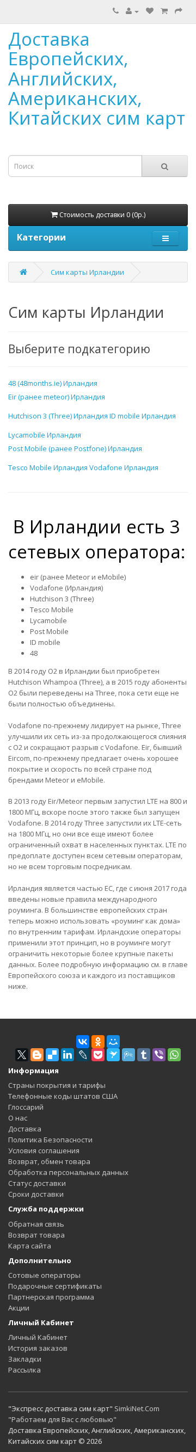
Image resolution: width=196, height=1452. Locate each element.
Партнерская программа (51, 1297)
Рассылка (24, 1370)
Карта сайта (29, 1246)
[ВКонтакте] (82, 1041)
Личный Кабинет (38, 1337)
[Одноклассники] (98, 1041)
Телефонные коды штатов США (63, 1096)
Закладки (24, 1359)
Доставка (24, 1129)
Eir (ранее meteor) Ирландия (56, 397)
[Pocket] (98, 1054)
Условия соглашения (43, 1150)
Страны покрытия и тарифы (57, 1085)
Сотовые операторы (44, 1275)
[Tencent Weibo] (128, 1054)
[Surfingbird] (113, 1054)
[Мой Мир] (113, 1041)
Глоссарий (26, 1107)
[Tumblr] (143, 1054)
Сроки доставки (36, 1194)
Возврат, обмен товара (49, 1161)
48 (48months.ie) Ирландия (52, 383)
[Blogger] (37, 1054)
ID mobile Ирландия (142, 416)
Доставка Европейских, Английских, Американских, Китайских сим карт (96, 78)
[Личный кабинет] (132, 11)
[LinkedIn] (67, 1054)
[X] (21, 1054)
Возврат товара (36, 1235)
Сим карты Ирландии (87, 272)
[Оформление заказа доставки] (178, 11)
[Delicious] (52, 1054)
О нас (17, 1118)
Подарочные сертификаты (55, 1286)
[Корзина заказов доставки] (164, 11)
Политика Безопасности (50, 1140)
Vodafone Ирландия (123, 467)
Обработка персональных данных (68, 1172)
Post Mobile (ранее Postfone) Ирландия (75, 448)
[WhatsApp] (174, 1054)
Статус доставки (37, 1183)
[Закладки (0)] (150, 11)
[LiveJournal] (82, 1054)
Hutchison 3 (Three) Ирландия (58, 416)
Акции (18, 1308)
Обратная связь (36, 1224)
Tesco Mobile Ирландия (48, 467)
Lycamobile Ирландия (44, 435)
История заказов (38, 1348)
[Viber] (159, 1054)
